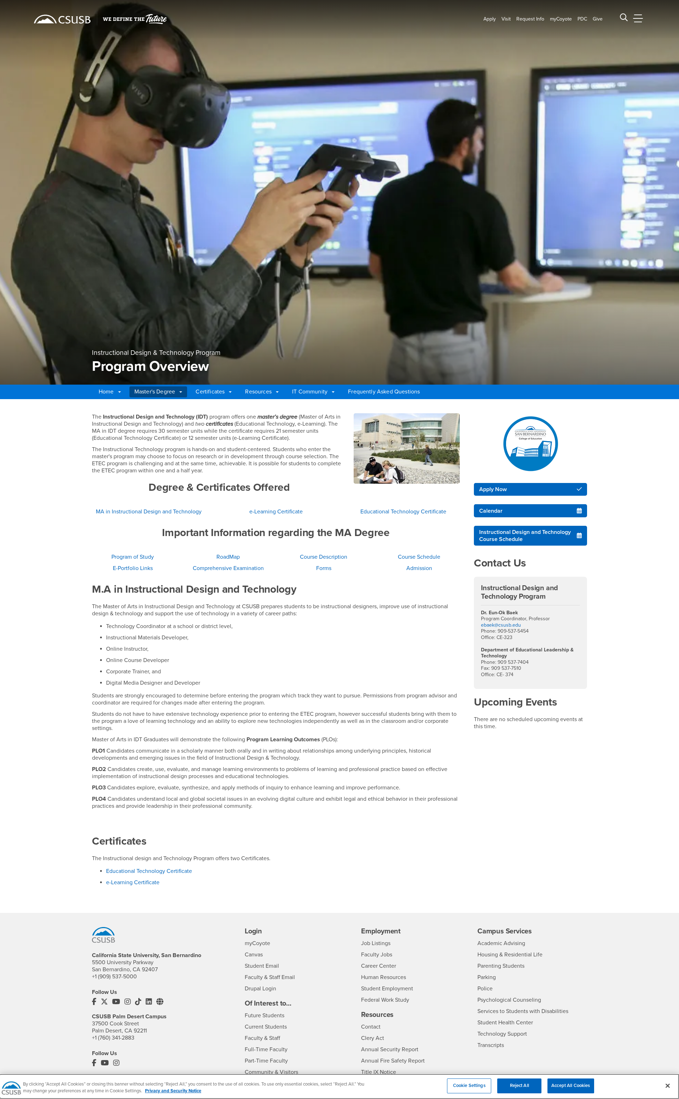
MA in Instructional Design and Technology (149, 511)
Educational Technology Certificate (403, 511)
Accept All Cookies (570, 1085)
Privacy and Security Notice (173, 1091)
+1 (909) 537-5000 (114, 976)
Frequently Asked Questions (384, 391)
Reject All (519, 1085)
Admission (419, 568)
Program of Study (132, 556)
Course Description (323, 556)
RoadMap (228, 556)
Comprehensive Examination (228, 568)
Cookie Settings (469, 1085)
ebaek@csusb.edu (501, 625)
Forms (323, 568)
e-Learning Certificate (276, 511)
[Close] (667, 1085)
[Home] (62, 19)
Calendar (491, 510)
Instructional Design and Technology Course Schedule (525, 536)
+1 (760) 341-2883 (113, 1037)
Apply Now (493, 489)
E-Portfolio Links (133, 568)
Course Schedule (419, 556)
